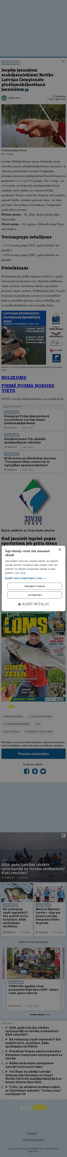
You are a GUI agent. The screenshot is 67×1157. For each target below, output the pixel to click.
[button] (33, 578)
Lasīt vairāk (20, 572)
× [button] (59, 549)
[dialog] (33, 578)
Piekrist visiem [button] (35, 586)
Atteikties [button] (34, 595)
